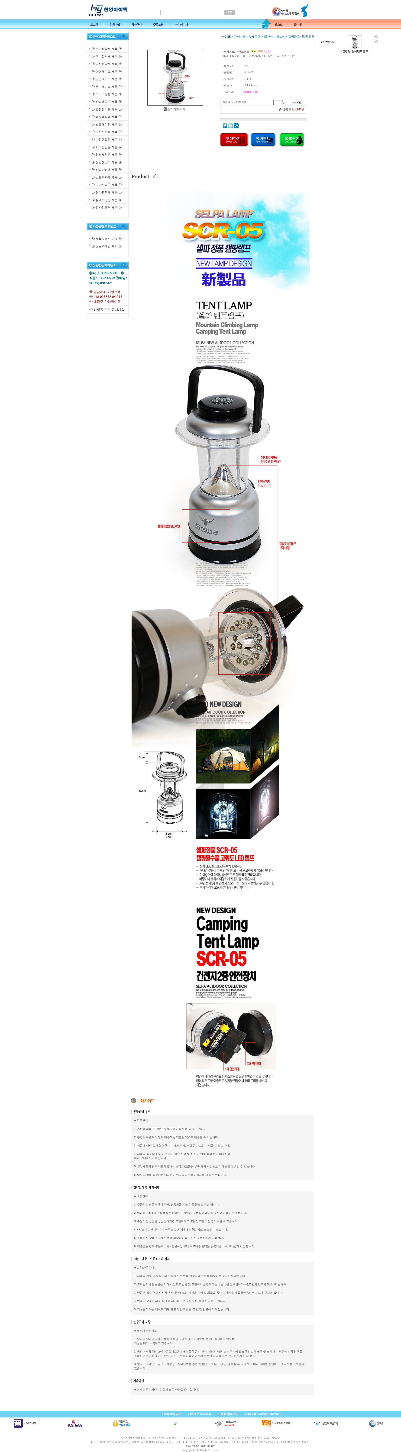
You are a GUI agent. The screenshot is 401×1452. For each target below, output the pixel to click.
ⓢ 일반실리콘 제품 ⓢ (107, 184)
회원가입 (115, 24)
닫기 (376, 39)
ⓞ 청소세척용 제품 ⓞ (107, 154)
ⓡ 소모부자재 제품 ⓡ (107, 177)
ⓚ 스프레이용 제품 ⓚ (107, 124)
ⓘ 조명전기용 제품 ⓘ (107, 109)
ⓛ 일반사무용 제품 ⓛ (107, 132)
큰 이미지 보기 (176, 109)
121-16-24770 (187, 1438)
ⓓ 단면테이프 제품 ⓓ (107, 71)
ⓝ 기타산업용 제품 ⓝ (107, 147)
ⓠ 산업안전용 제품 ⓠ (107, 169)
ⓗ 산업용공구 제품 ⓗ (107, 101)
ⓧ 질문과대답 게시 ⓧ (107, 246)
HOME (226, 36)
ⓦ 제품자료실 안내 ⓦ (107, 239)
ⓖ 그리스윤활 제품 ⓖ (107, 94)
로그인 (94, 24)
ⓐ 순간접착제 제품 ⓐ (107, 49)
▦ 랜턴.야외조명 (274, 36)
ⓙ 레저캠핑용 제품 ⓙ (107, 117)
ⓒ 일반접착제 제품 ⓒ (107, 64)
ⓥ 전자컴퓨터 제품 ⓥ (107, 207)
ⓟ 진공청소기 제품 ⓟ (107, 162)
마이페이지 (181, 24)
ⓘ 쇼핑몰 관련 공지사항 (107, 310)
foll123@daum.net (203, 1446)
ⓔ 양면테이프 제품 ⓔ (107, 79)
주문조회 (158, 24)
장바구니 (136, 24)
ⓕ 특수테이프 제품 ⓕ (107, 86)
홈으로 (278, 24)
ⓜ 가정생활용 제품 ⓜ (107, 139)
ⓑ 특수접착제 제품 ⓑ (107, 56)
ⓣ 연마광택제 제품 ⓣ (107, 192)
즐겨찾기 (299, 24)
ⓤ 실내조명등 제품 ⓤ (107, 200)
